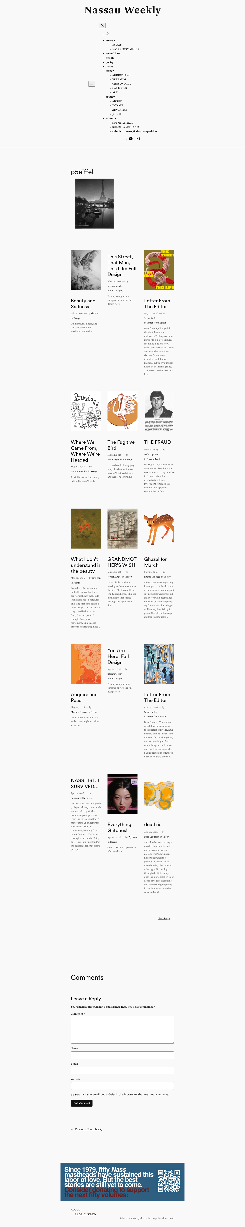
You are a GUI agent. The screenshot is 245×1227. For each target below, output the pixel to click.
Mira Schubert (151, 837)
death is (152, 824)
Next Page (166, 918)
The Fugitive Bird (121, 445)
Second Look (153, 459)
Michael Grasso (79, 712)
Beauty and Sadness (83, 303)
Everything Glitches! (119, 827)
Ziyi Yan (95, 313)
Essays (77, 318)
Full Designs (116, 291)
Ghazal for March (155, 562)
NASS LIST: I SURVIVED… (85, 783)
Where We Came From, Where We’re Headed (85, 451)
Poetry (77, 583)
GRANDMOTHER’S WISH (122, 562)
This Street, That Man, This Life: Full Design (122, 265)
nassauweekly (115, 286)
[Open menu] (91, 84)
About (75, 1210)
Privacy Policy (85, 1214)
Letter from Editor (156, 323)
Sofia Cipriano (151, 454)
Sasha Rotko (150, 318)
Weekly (142, 10)
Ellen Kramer (115, 460)
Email (74, 1063)
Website (76, 1079)
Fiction (129, 460)
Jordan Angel (114, 577)
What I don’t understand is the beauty (85, 565)
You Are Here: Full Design (118, 656)
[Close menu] (102, 25)
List (90, 798)
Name (74, 1048)
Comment (78, 1013)
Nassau (102, 10)
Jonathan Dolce (79, 471)
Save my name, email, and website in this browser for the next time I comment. (122, 1094)
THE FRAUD (157, 442)
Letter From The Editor (157, 303)
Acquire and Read (84, 697)
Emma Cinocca (152, 577)
